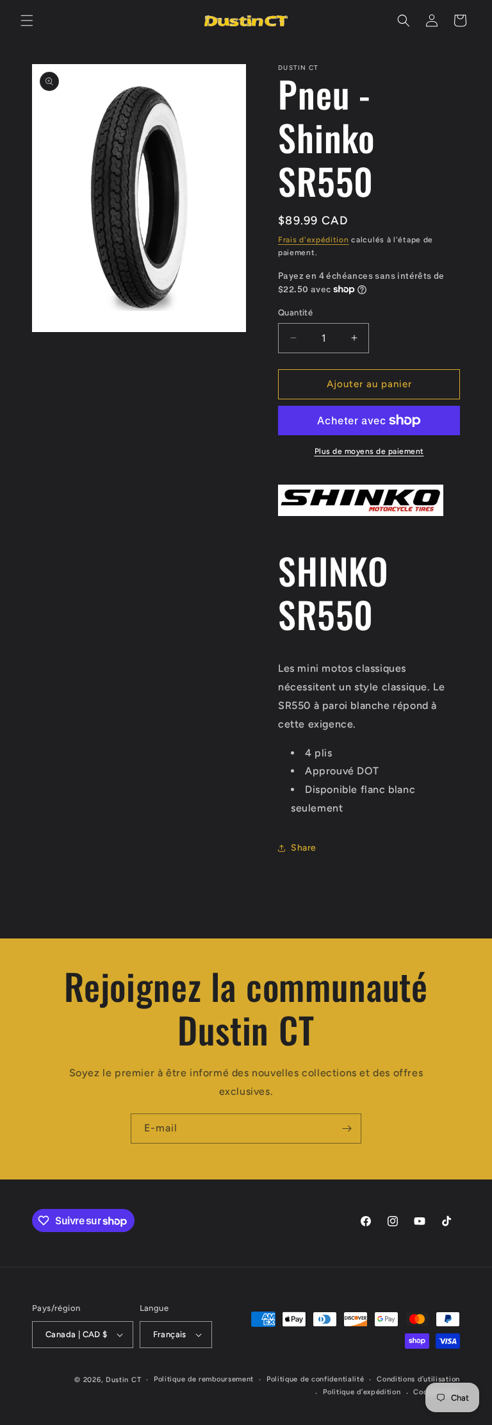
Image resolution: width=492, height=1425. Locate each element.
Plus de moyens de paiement (369, 451)
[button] (27, 20)
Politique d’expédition (361, 1392)
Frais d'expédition (313, 239)
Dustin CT (123, 1380)
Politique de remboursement (204, 1379)
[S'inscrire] (346, 1128)
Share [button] (303, 847)
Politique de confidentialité (315, 1379)
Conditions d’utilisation (418, 1379)
